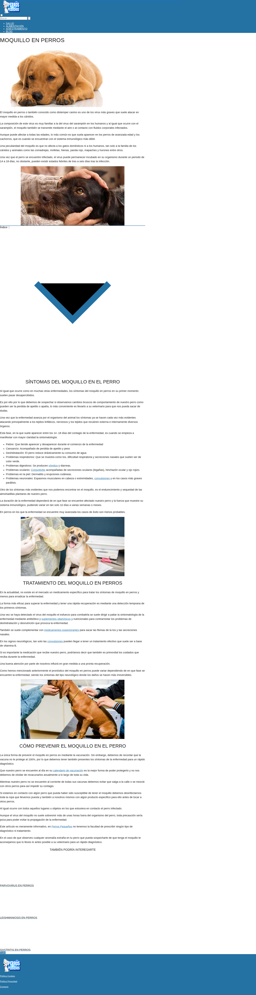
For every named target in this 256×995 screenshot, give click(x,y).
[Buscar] (29, 18)
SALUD (10, 23)
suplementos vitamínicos (56, 619)
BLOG (9, 31)
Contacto (4, 987)
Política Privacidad (8, 981)
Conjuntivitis (38, 469)
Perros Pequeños (62, 826)
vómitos (53, 465)
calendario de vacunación (68, 770)
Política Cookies (7, 976)
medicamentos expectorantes (61, 630)
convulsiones (102, 478)
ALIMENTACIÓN (15, 26)
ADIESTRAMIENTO (16, 29)
